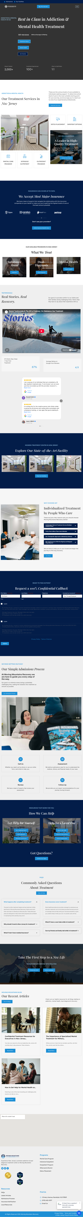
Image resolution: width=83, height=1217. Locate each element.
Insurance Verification (21, 838)
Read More (10, 1050)
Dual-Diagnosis (41, 263)
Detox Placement (58, 124)
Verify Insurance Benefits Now (41, 228)
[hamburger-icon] (77, 6)
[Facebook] (2, 1168)
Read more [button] (27, 388)
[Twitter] (5, 1168)
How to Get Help (62, 830)
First (2, 599)
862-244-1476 (34, 970)
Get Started (23, 54)
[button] (22, 400)
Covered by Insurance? (72, 593)
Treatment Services (55, 105)
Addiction (14, 272)
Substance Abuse (24, 41)
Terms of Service (46, 639)
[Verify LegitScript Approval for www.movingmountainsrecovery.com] (20, 1184)
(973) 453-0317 (44, 6)
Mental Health (23, 47)
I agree (5, 603)
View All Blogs (7, 1001)
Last (22, 599)
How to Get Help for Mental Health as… (20, 1087)
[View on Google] (23, 397)
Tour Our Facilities (41, 476)
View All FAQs (41, 893)
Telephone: (45, 593)
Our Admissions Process (9, 693)
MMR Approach (21, 834)
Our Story (48, 555)
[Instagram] (8, 1168)
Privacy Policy (35, 639)
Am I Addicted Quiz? (21, 830)
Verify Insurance (49, 970)
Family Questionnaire (62, 838)
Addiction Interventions (62, 834)
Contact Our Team (66, 158)
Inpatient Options (74, 124)
